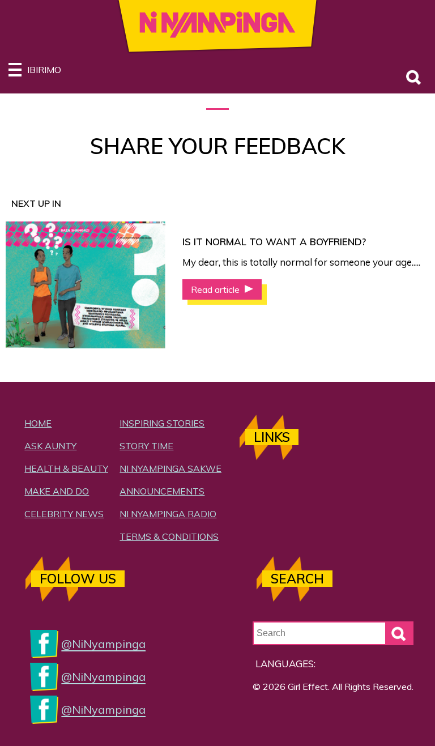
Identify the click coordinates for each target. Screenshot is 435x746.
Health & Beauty (66, 468)
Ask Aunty (50, 445)
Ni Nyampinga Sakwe (170, 468)
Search (398, 72)
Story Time (146, 445)
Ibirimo (44, 69)
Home (38, 423)
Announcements (162, 491)
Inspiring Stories (162, 423)
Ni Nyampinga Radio (168, 513)
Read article (216, 289)
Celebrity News (64, 513)
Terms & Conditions (169, 536)
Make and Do (56, 491)
